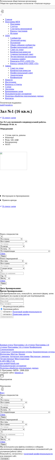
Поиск (3, 256)
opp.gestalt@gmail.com (9, 363)
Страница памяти (18, 59)
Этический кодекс (18, 40)
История (14, 33)
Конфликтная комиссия (20, 52)
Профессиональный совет (21, 47)
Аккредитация (16, 75)
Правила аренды (9, 200)
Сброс (2, 253)
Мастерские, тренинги (40, 356)
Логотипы (9, 89)
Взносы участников (18, 31)
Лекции (21, 354)
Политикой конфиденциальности (27, 312)
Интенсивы (5, 354)
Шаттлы (14, 354)
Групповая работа (11, 309)
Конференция (16, 77)
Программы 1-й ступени (24, 345)
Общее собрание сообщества (22, 45)
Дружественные (7, 359)
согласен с (22, 312)
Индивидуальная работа (13, 306)
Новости (9, 80)
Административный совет (21, 54)
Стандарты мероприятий (21, 29)
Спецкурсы (5, 352)
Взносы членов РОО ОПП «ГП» (24, 63)
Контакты (9, 98)
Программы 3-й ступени (18, 347)
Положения (15, 43)
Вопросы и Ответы (13, 84)
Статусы (14, 26)
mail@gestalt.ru (6, 105)
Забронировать (7, 317)
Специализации (7, 349)
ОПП (7, 36)
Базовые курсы (6, 345)
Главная (8, 19)
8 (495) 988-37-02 (7, 361)
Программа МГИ (12, 22)
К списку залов (9, 118)
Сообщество (15, 38)
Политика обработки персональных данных (24, 96)
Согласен (4, 459)
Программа (15, 24)
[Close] (1, 15)
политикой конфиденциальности (38, 454)
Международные (22, 359)
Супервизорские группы (21, 352)
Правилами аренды (21, 314)
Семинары (4, 356)
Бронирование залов (14, 91)
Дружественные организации (23, 56)
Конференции (36, 347)
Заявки (8, 66)
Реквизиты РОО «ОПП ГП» (22, 61)
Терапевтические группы (44, 352)
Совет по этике (17, 49)
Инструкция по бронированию (15, 196)
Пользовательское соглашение (18, 94)
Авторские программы (20, 356)
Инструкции (10, 82)
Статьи (8, 87)
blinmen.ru (19, 373)
